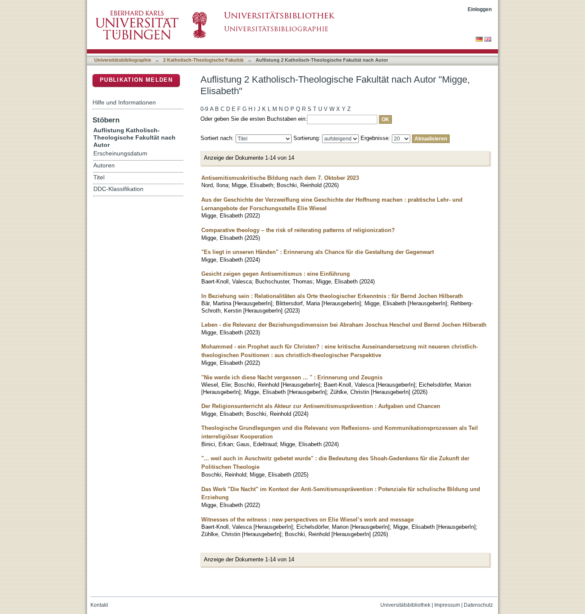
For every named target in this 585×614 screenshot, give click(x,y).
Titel (98, 177)
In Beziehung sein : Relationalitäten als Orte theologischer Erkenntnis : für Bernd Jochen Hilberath (332, 296)
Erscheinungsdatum (120, 153)
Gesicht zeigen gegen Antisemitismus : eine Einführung (275, 274)
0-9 (204, 109)
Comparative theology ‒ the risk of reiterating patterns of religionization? (298, 230)
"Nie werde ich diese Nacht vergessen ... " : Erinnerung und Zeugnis (291, 377)
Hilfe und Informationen (124, 102)
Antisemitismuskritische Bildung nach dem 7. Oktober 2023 (280, 178)
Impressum (447, 605)
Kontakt (99, 605)
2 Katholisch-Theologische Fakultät (203, 60)
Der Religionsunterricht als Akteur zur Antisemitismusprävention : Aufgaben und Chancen (320, 406)
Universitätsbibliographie (122, 60)
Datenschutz (478, 605)
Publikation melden (136, 80)
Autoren (104, 165)
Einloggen (480, 9)
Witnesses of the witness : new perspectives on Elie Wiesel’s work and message (307, 519)
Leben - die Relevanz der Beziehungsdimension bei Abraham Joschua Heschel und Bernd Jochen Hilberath (344, 325)
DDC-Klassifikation (118, 189)
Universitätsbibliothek (405, 605)
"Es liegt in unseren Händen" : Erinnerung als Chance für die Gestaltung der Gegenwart (317, 252)
